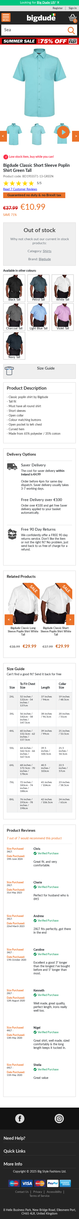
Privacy (37, 1192)
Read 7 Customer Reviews (20, 189)
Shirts (47, 251)
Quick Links (14, 1151)
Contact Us (22, 1192)
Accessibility (54, 1192)
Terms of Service (39, 1196)
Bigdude (45, 259)
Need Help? (14, 1138)
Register (58, 8)
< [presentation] (9, 620)
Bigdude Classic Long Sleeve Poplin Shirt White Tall (23, 631)
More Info (13, 1164)
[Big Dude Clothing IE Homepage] (41, 17)
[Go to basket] (72, 17)
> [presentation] (70, 620)
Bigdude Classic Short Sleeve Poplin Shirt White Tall (56, 631)
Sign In (73, 8)
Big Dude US (46, 2)
